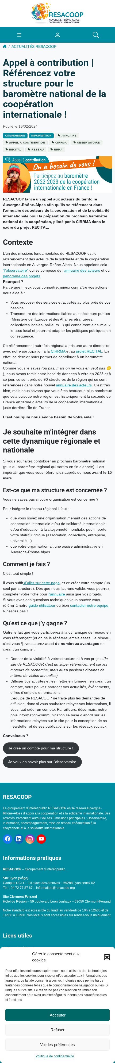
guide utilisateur (42, 605)
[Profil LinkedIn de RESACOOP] (19, 839)
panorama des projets (21, 276)
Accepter (58, 1015)
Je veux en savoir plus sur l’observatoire (42, 762)
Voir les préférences (57, 1044)
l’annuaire (57, 594)
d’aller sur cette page (41, 583)
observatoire (88, 142)
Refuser (57, 1030)
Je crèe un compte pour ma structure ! (40, 748)
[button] (107, 957)
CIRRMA (61, 142)
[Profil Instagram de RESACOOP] (30, 839)
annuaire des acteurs (82, 270)
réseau (38, 149)
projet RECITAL (89, 351)
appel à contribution (27, 142)
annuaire (69, 135)
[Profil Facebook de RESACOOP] (7, 839)
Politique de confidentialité (55, 1056)
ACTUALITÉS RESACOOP (33, 46)
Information (41, 135)
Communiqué (15, 135)
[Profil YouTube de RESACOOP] (41, 839)
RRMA (58, 149)
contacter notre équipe (89, 605)
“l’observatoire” (15, 270)
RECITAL (15, 149)
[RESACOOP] (57, 13)
